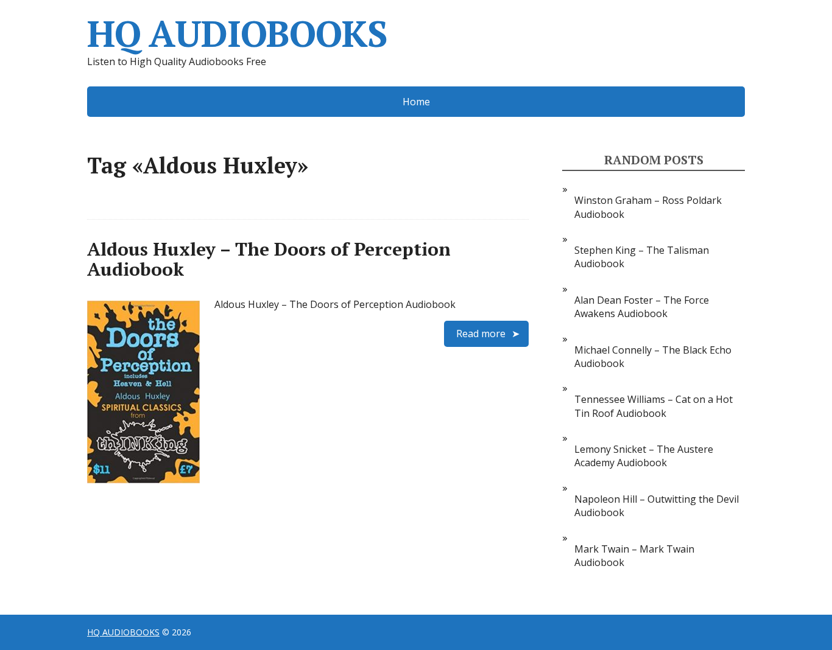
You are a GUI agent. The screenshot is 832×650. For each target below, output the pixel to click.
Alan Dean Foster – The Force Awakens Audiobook (641, 306)
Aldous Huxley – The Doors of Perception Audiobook (269, 259)
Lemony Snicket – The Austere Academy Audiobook (643, 455)
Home (416, 101)
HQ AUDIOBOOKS (237, 33)
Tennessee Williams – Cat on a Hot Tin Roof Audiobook (653, 406)
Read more (481, 333)
